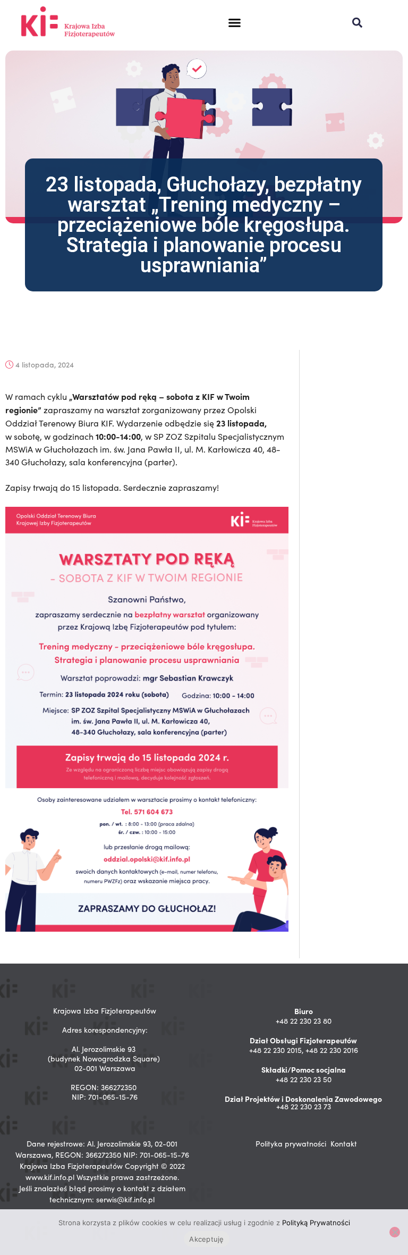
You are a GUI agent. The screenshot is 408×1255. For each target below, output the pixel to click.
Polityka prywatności (291, 1144)
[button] (235, 23)
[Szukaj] (357, 22)
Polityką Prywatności (316, 1222)
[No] (394, 1232)
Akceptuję (206, 1239)
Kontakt (343, 1144)
